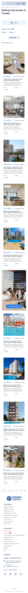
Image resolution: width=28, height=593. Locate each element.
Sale (7, 7)
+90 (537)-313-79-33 (15, 558)
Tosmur (22, 76)
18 (24, 490)
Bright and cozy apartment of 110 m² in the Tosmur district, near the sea (14, 473)
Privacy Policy (14, 588)
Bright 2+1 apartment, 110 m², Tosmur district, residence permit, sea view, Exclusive (14, 429)
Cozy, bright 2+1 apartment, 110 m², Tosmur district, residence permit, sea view (13, 168)
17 (21, 490)
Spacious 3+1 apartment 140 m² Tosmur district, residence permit (13, 341)
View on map (9, 564)
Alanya (12, 7)
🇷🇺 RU (19, 3)
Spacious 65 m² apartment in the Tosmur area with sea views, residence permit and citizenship (13, 80)
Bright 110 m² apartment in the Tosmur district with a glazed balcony (12, 124)
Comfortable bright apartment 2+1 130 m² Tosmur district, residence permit (13, 255)
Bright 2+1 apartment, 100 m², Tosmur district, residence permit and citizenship (13, 211)
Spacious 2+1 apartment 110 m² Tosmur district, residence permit (13, 385)
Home (3, 7)
